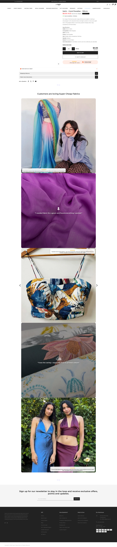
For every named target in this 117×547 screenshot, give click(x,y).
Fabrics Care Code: (67, 44)
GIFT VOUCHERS (64, 8)
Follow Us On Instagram (83, 520)
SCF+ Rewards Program (46, 527)
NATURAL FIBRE (28, 8)
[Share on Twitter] (30, 81)
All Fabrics (43, 534)
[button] (58, 68)
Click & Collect (44, 520)
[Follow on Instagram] (7, 523)
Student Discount (45, 529)
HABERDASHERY (97, 8)
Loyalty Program (63, 529)
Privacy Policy (62, 522)
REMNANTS (72, 8)
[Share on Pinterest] (33, 81)
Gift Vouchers (44, 532)
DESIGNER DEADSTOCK (52, 8)
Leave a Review (81, 515)
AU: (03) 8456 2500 (19, 1)
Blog (42, 522)
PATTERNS (79, 8)
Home (42, 515)
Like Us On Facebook (82, 518)
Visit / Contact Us (63, 518)
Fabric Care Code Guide (64, 527)
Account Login (44, 525)
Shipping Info (62, 525)
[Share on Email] (35, 81)
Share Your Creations (82, 522)
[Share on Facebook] (28, 81)
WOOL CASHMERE (39, 8)
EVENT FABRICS (18, 8)
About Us (61, 515)
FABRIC (9, 8)
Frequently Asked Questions (65, 520)
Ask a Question (22, 81)
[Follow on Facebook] (5, 523)
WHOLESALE (107, 8)
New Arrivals (43, 518)
